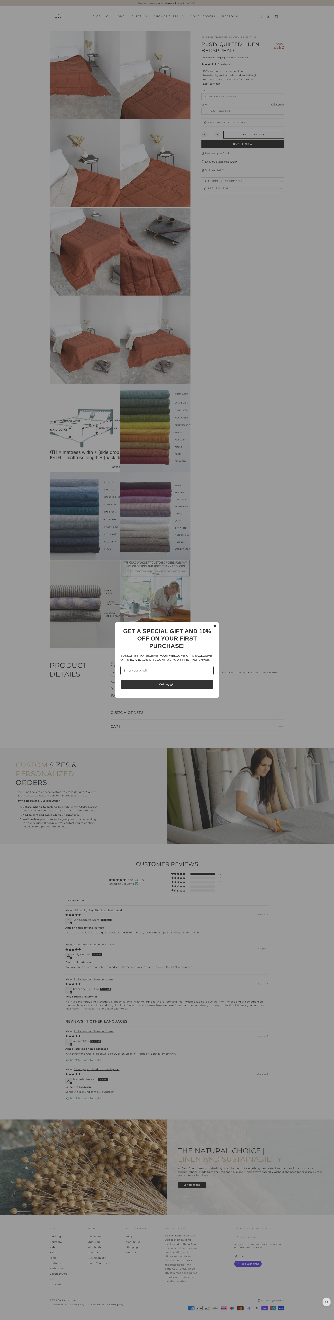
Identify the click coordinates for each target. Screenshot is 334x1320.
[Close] (215, 626)
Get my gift (167, 684)
